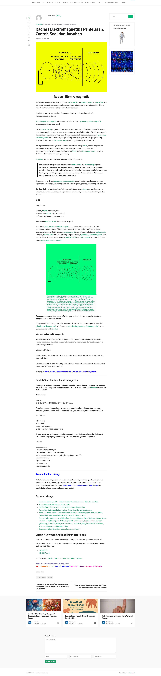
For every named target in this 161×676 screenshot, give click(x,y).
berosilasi (99, 102)
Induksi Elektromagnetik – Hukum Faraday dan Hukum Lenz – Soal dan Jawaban (68, 502)
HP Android (43, 550)
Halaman (123, 2)
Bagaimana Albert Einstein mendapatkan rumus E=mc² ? (59, 529)
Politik (65, 2)
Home (37, 24)
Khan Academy (76, 558)
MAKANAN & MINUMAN (111, 2)
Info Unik (73, 566)
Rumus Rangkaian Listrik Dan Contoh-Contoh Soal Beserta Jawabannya (65, 510)
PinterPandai (36, 622)
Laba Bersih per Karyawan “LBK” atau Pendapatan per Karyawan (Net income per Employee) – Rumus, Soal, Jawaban (52, 586)
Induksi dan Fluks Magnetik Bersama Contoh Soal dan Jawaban (62, 507)
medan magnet (86, 102)
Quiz (37, 566)
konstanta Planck (88, 151)
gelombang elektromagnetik (90, 121)
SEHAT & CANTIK (90, 2)
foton (85, 146)
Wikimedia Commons (87, 311)
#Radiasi (50, 577)
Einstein (39, 159)
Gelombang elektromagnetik (46, 121)
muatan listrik (46, 129)
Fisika (37, 572)
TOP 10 (100, 2)
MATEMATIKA (36, 2)
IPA (44, 2)
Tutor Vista (66, 558)
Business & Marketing (94, 566)
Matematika (44, 566)
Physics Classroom (54, 558)
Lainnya (81, 566)
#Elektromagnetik (41, 577)
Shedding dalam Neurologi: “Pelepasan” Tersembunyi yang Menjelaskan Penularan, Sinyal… (42, 616)
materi (55, 329)
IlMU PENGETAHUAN (76, 2)
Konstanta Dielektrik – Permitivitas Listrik (54, 505)
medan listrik (73, 102)
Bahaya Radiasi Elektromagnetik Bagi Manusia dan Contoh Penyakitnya (70, 372)
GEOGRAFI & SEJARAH (53, 2)
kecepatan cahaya (60, 140)
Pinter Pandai (54, 15)
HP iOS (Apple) (44, 553)
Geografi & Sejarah (62, 566)
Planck (46, 151)
